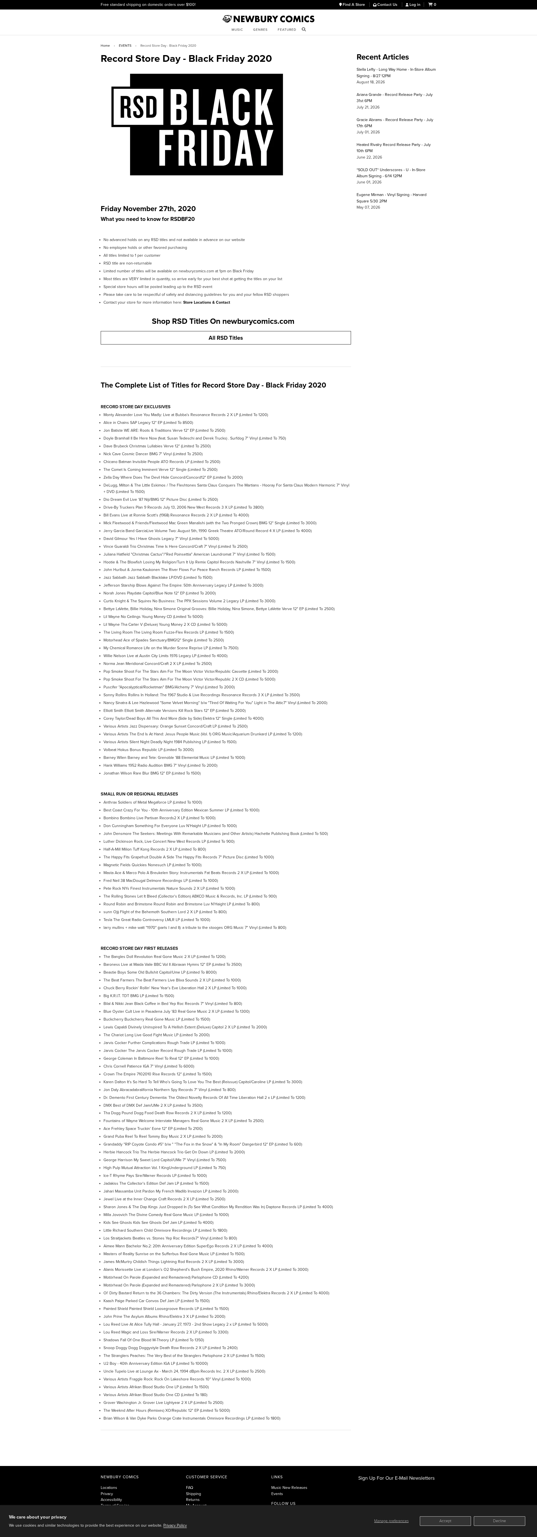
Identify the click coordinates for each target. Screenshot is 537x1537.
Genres (260, 30)
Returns (193, 1499)
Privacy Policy (175, 1525)
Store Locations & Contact (206, 302)
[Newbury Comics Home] (268, 19)
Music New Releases (289, 1487)
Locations (109, 1487)
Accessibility (111, 1499)
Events (277, 1493)
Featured (287, 30)
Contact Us (388, 4)
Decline (499, 1521)
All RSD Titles (226, 338)
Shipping (193, 1493)
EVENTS (125, 46)
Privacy (107, 1493)
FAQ (189, 1487)
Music (237, 30)
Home (105, 46)
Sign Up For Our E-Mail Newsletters (396, 1478)
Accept (445, 1521)
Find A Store (354, 4)
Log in (414, 4)
